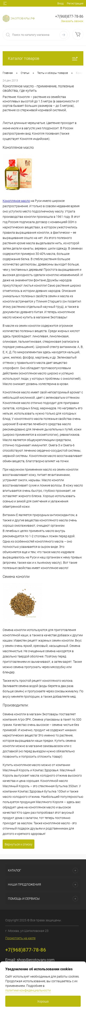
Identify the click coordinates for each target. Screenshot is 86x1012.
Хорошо (43, 1001)
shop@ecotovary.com (35, 960)
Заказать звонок (72, 21)
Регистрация (75, 3)
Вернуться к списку (18, 844)
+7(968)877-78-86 (69, 16)
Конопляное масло (16, 201)
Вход (60, 3)
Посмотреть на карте (20, 938)
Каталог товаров (23, 58)
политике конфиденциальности (28, 990)
